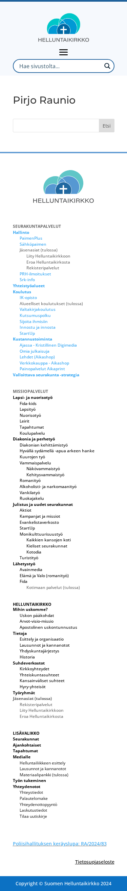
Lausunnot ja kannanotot (45, 645)
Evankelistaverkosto (39, 522)
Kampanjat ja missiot (40, 516)
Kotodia (33, 552)
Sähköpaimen (33, 244)
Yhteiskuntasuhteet (39, 675)
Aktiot (25, 510)
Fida (23, 581)
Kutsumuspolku (35, 315)
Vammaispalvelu (35, 463)
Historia (27, 657)
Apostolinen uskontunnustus (48, 627)
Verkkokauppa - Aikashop (44, 363)
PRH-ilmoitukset (35, 274)
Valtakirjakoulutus (38, 309)
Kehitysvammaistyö (45, 475)
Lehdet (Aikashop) (37, 357)
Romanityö (30, 480)
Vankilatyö (30, 492)
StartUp (27, 333)
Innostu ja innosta (38, 327)
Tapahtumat (32, 427)
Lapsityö (28, 409)
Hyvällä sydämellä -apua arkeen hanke (57, 451)
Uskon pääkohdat (37, 615)
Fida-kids (28, 403)
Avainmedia (31, 569)
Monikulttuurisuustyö (41, 534)
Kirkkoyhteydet (34, 669)
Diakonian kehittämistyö (44, 445)
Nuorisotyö (30, 415)
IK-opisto (28, 297)
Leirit (24, 421)
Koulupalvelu (32, 433)
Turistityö (29, 558)
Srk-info (27, 279)
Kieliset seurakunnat (46, 546)
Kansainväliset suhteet (42, 680)
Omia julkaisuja (34, 351)
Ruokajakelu (32, 498)
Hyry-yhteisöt (33, 687)
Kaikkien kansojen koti (48, 540)
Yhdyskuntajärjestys (39, 651)
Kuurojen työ (32, 457)
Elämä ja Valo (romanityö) (44, 575)
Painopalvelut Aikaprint (42, 369)
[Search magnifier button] (107, 66)
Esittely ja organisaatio (42, 639)
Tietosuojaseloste (94, 862)
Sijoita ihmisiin (34, 321)
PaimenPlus (31, 238)
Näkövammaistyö (43, 468)
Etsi (107, 126)
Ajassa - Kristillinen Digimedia (48, 345)
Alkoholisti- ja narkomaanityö (48, 486)
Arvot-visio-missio (37, 621)
